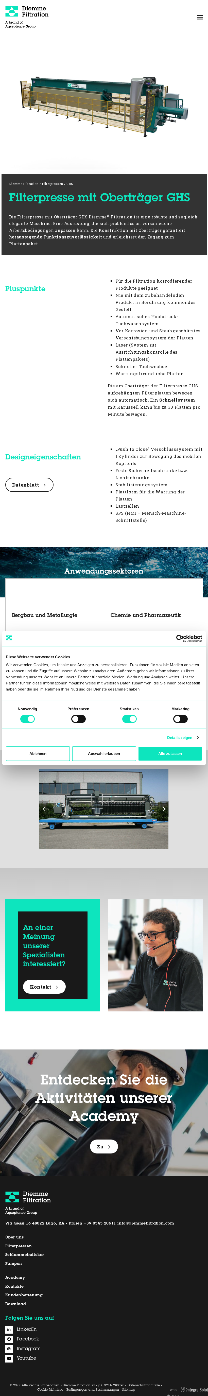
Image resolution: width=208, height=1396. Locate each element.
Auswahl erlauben (104, 753)
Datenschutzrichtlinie (144, 1385)
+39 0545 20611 (100, 1224)
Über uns (14, 1237)
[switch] (78, 719)
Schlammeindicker (24, 1255)
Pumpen (13, 1264)
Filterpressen (18, 1246)
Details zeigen (179, 737)
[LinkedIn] (11, 1330)
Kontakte (14, 1287)
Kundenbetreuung (24, 1295)
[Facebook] (11, 1339)
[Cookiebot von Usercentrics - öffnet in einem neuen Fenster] (180, 638)
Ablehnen (37, 753)
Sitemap (128, 1389)
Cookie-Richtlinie (50, 1389)
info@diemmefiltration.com (145, 1224)
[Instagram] (11, 1349)
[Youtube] (11, 1359)
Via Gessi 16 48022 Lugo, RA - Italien (43, 1224)
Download (15, 1304)
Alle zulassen (170, 753)
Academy (15, 1278)
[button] (200, 17)
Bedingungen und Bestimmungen (92, 1389)
